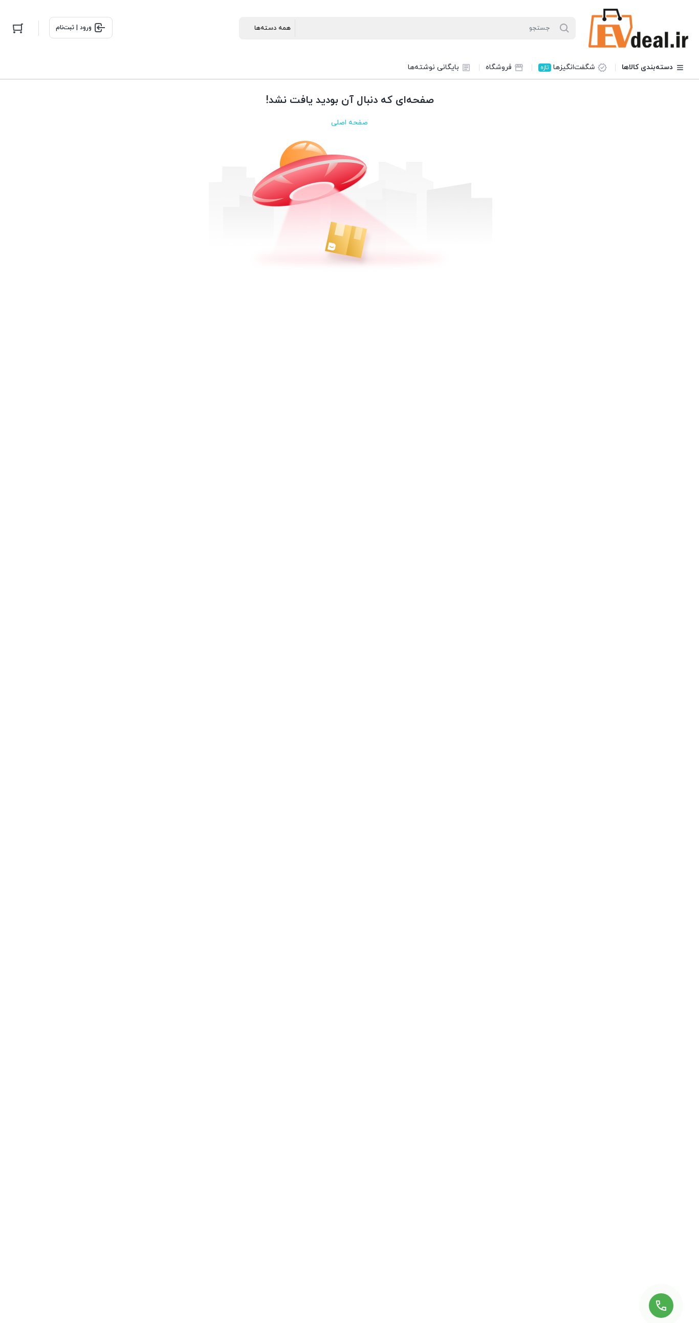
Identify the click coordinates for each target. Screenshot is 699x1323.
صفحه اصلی (349, 122)
